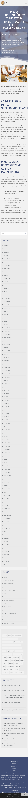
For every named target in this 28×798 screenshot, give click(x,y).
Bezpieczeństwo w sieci (9, 583)
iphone (21, 651)
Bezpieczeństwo (14, 638)
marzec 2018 (6, 538)
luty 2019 (6, 502)
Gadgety (5, 593)
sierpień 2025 (7, 272)
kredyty (14, 654)
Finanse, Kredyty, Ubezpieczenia (11, 590)
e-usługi (11, 645)
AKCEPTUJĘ (25, 794)
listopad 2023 (7, 334)
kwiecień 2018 (7, 535)
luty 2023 (6, 364)
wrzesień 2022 (7, 377)
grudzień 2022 (7, 367)
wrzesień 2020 (7, 449)
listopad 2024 (7, 298)
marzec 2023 (6, 360)
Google (5, 597)
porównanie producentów (8, 46)
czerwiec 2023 (7, 351)
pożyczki (13, 660)
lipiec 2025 (6, 275)
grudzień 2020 (7, 443)
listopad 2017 (6, 551)
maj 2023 (6, 354)
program (22, 660)
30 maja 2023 (7, 34)
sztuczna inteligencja (14, 669)
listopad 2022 (7, 370)
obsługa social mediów (15, 44)
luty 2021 (6, 436)
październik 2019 (7, 475)
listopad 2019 (7, 472)
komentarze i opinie (16, 40)
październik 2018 (7, 515)
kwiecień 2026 (7, 249)
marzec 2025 (6, 288)
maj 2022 (6, 387)
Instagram (9, 40)
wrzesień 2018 (7, 518)
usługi (11, 672)
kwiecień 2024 (7, 318)
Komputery (5, 654)
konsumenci (4, 42)
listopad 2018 (7, 512)
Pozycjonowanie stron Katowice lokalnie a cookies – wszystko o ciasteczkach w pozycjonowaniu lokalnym (13, 704)
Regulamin (14, 763)
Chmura (5, 587)
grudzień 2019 (7, 469)
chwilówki (21, 642)
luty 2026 (6, 255)
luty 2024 (6, 324)
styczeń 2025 (7, 295)
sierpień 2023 (7, 344)
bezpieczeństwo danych (8, 642)
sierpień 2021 (6, 416)
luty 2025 (6, 291)
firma (15, 648)
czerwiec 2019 (7, 489)
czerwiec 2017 (7, 561)
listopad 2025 (7, 265)
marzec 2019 (6, 498)
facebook (4, 40)
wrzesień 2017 (7, 554)
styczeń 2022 (6, 400)
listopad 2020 (7, 446)
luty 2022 (6, 397)
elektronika (5, 648)
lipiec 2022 (6, 380)
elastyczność (17, 645)
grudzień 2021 (7, 403)
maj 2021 (5, 426)
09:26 (16, 34)
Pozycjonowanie (6, 660)
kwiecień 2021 (7, 429)
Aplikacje (5, 577)
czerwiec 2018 (7, 528)
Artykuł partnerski (17, 39)
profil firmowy (17, 46)
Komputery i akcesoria (9, 600)
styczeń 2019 (6, 505)
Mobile (5, 603)
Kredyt (10, 654)
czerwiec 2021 (7, 423)
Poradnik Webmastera (9, 610)
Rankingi (11, 663)
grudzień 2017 (7, 548)
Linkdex (14, 770)
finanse (10, 648)
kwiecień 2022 (7, 390)
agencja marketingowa (7, 39)
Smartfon (18, 666)
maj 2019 (5, 492)
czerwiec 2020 (7, 452)
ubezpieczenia (6, 672)
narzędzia (9, 657)
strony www (5, 669)
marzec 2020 (6, 459)
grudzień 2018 (7, 508)
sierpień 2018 (6, 521)
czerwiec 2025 (7, 278)
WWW (16, 672)
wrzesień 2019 (7, 479)
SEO (4, 666)
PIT (21, 657)
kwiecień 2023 (7, 357)
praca (17, 660)
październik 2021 (7, 410)
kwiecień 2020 (7, 456)
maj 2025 (6, 282)
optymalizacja (16, 657)
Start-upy (6, 616)
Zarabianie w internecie (9, 623)
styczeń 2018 (6, 544)
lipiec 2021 (6, 420)
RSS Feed (14, 768)
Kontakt (14, 760)
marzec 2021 (6, 433)
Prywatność (5, 663)
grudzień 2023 (7, 331)
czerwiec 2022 (7, 383)
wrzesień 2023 (7, 341)
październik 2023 (7, 337)
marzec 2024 (6, 321)
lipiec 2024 (6, 311)
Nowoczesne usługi (8, 606)
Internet (16, 651)
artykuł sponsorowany (16, 635)
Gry (8, 651)
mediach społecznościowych (14, 42)
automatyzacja (6, 638)
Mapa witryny (14, 766)
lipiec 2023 (6, 347)
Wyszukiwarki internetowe (9, 620)
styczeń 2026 (7, 259)
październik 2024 (7, 301)
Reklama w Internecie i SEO (8, 50)
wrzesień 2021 (7, 413)
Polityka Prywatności (14, 761)
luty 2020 (6, 462)
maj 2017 (5, 564)
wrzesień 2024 (7, 305)
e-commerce (5, 645)
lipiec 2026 (6, 245)
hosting (12, 651)
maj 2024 (6, 314)
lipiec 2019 (6, 485)
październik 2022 (7, 374)
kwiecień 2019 (7, 495)
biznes (15, 642)
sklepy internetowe (10, 666)
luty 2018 (6, 541)
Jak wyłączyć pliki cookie (17, 796)
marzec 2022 (6, 393)
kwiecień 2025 (7, 285)
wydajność (21, 672)
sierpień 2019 (6, 482)
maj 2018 (5, 531)
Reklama (16, 663)
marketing (20, 654)
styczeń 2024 (7, 328)
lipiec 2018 (6, 525)
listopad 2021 (6, 406)
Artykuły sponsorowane (9, 580)
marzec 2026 (6, 252)
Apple (9, 635)
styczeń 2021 (6, 439)
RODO (21, 663)
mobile (4, 657)
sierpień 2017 (6, 558)
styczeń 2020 (7, 466)
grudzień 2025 (7, 262)
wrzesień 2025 (7, 268)
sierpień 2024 (7, 308)
